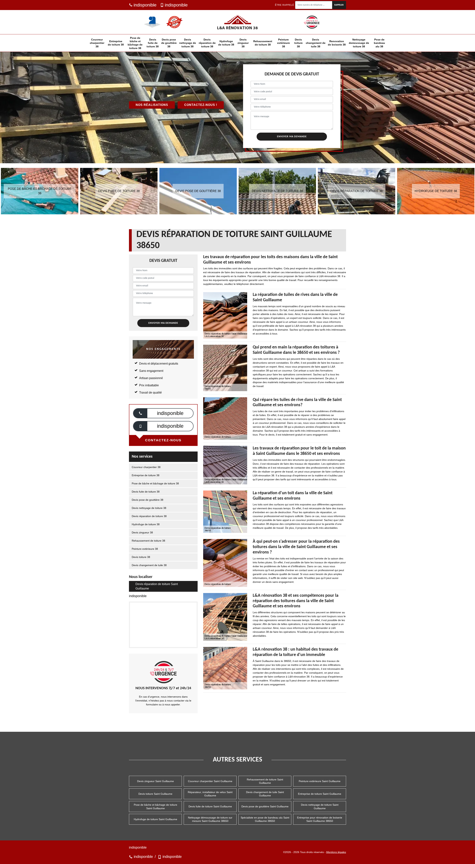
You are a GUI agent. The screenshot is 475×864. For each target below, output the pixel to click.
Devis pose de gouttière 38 (169, 43)
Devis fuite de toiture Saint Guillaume (210, 806)
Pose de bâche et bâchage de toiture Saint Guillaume (155, 806)
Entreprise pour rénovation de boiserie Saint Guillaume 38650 (319, 819)
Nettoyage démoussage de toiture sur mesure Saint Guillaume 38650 (210, 819)
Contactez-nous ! (200, 104)
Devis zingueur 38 (243, 43)
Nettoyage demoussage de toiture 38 (359, 43)
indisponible (145, 4)
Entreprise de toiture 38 (116, 43)
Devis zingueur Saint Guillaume (155, 781)
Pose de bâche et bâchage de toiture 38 (135, 43)
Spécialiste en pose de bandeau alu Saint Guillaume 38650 (265, 819)
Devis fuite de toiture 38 (153, 43)
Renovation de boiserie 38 (337, 43)
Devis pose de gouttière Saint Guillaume (265, 806)
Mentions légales (336, 852)
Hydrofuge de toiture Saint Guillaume (155, 819)
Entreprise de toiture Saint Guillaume (319, 793)
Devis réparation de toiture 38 (207, 43)
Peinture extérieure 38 (283, 43)
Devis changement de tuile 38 (315, 43)
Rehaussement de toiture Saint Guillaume (265, 781)
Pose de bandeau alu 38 (379, 43)
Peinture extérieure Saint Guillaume (319, 781)
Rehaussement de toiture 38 (262, 43)
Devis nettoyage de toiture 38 (187, 43)
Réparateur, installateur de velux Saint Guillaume (210, 794)
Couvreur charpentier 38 (97, 43)
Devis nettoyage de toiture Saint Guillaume (319, 806)
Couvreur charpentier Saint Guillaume (210, 781)
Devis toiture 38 (298, 43)
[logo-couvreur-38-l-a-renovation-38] (237, 22)
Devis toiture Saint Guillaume (155, 793)
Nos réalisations (152, 104)
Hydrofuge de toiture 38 (226, 43)
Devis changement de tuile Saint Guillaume (265, 794)
